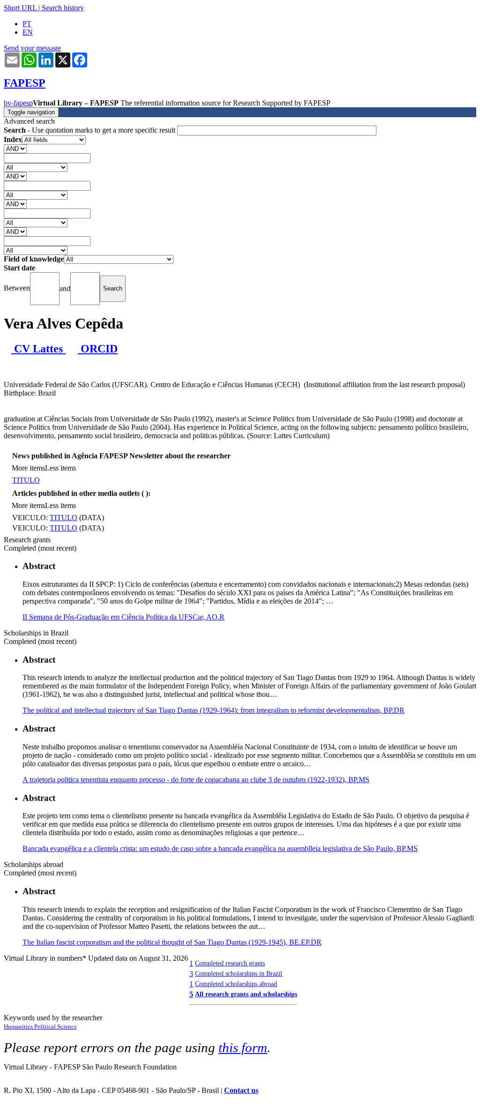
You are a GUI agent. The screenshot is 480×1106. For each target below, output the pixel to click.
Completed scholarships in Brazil (238, 973)
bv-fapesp (18, 103)
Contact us (241, 1090)
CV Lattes (38, 349)
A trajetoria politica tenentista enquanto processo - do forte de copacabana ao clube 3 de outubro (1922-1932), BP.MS (195, 780)
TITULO (26, 480)
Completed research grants (230, 963)
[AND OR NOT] (15, 148)
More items (28, 468)
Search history (63, 8)
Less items (60, 468)
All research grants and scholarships (246, 994)
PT (26, 24)
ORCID (98, 349)
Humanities (19, 1026)
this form (242, 1047)
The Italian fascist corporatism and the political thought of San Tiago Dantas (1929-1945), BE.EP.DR (172, 942)
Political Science (55, 1026)
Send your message (32, 48)
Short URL (20, 8)
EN (27, 32)
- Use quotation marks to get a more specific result (90, 130)
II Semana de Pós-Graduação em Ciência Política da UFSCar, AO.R (123, 617)
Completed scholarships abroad (236, 983)
